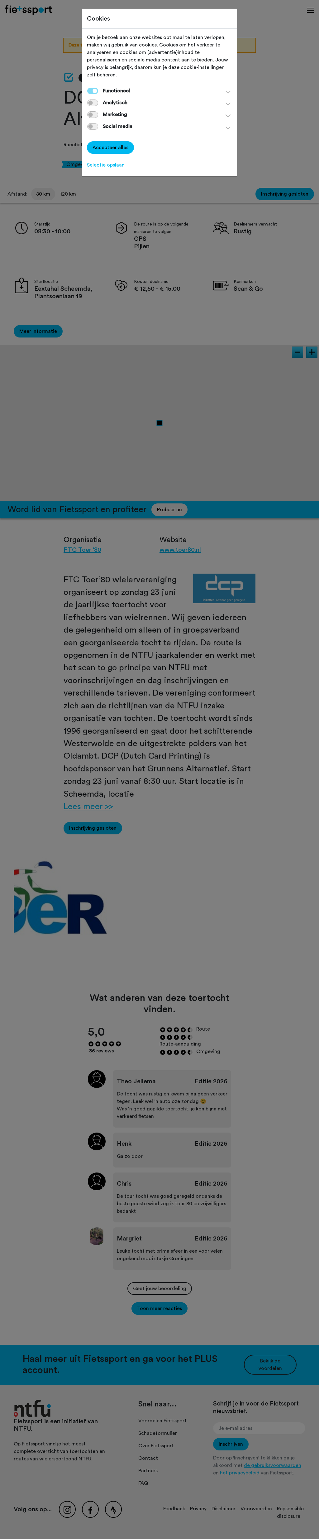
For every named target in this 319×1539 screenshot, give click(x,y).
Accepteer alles (110, 147)
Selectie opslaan (106, 165)
